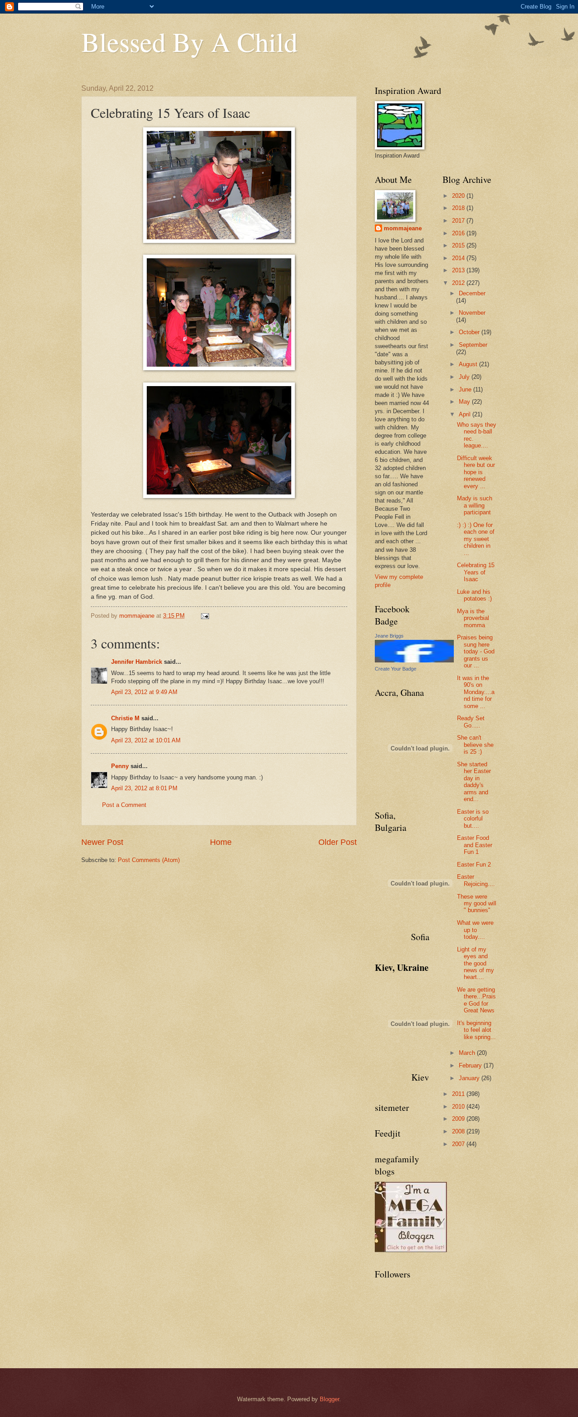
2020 (459, 195)
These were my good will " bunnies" (476, 903)
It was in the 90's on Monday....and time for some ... (475, 692)
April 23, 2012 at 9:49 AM (144, 692)
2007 (459, 1144)
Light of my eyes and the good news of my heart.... (475, 963)
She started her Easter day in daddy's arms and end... (474, 781)
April (465, 414)
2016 (459, 233)
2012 (459, 283)
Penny (120, 766)
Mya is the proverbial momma (473, 618)
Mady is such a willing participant (474, 505)
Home (221, 842)
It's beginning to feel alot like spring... (476, 1030)
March (468, 1052)
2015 (459, 245)
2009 (459, 1118)
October (470, 332)
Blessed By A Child (189, 41)
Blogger (329, 1399)
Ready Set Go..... (471, 721)
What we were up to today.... (475, 929)
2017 (459, 220)
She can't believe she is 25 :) (475, 744)
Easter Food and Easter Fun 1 (474, 844)
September (473, 344)
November (472, 312)
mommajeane (403, 228)
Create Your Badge (395, 668)
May (465, 401)
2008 (459, 1131)
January (470, 1078)
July (465, 376)
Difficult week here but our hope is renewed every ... (476, 472)
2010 (459, 1106)
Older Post (337, 842)
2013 (459, 270)
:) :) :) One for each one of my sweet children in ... (475, 539)
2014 (459, 258)
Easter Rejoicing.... (476, 880)
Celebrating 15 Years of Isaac (475, 572)
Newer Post (102, 842)
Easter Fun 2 (474, 864)
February (471, 1065)
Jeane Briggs (389, 636)
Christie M (125, 718)
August (469, 364)
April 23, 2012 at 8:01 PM (144, 788)
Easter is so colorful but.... (473, 818)
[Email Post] (204, 615)
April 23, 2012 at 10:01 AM (146, 740)
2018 (459, 208)
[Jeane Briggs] (414, 660)
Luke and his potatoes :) (474, 595)
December (472, 293)
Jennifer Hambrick (136, 661)
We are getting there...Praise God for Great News (476, 1000)
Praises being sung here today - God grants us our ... (475, 651)
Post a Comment (124, 805)
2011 (459, 1094)
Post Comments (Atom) (149, 860)
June (466, 389)
